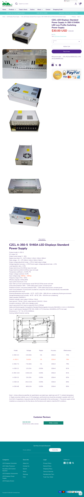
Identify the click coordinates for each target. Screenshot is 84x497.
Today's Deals (23, 9)
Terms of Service (48, 471)
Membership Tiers (48, 474)
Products (11, 9)
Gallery (32, 9)
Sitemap (25, 474)
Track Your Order (48, 477)
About (39, 9)
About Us (26, 463)
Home (4, 9)
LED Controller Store (15, 492)
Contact (48, 9)
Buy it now (66, 51)
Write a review (53, 423)
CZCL (54, 34)
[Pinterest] (70, 463)
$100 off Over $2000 (42, 13)
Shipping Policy (47, 469)
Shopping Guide (58, 9)
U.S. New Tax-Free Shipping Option (16, 13)
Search (25, 469)
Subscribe (55, 450)
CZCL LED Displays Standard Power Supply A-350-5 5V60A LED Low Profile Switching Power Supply (43, 16)
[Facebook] (65, 463)
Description (42, 239)
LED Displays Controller (9, 463)
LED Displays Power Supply (13, 16)
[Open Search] (16, 3)
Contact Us (26, 466)
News (24, 471)
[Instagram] (67, 463)
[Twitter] (73, 463)
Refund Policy (47, 466)
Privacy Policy (47, 463)
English (68, 1)
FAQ (24, 477)
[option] (15, 13)
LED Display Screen (8, 481)
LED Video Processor (8, 466)
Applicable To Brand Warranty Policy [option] (68, 13)
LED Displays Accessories (10, 473)
